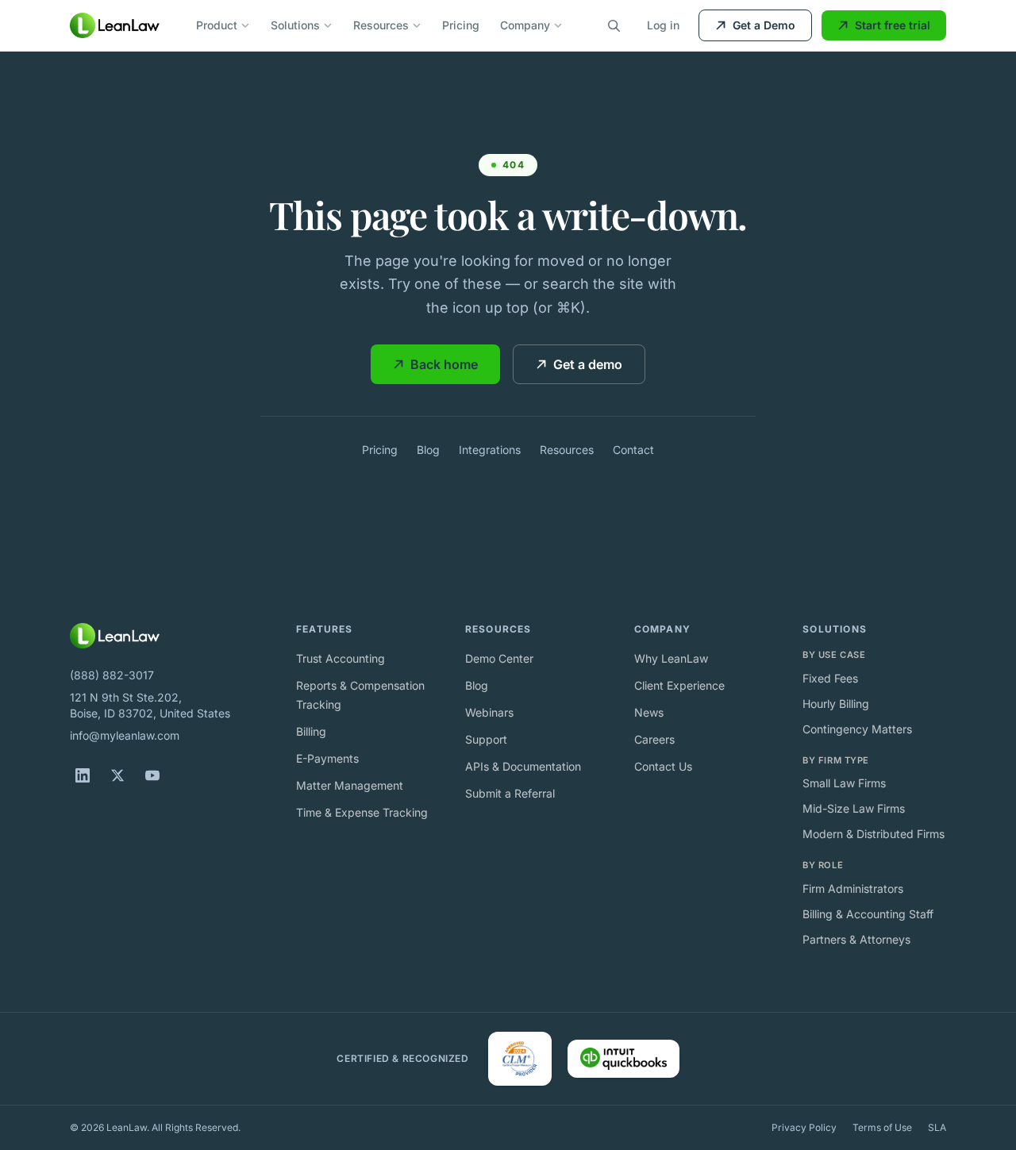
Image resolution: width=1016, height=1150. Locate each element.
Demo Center (499, 658)
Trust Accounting (340, 658)
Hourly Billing (835, 703)
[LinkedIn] (82, 775)
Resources (381, 25)
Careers (654, 739)
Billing (311, 731)
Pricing (460, 25)
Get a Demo (764, 25)
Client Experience (679, 685)
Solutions (295, 25)
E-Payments (327, 758)
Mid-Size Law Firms (853, 808)
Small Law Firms (844, 783)
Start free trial (892, 25)
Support (486, 739)
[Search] (613, 25)
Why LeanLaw (671, 658)
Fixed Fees (830, 678)
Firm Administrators (852, 888)
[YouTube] (152, 775)
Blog (428, 449)
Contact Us (663, 766)
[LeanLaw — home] (115, 25)
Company (525, 25)
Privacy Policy (804, 1127)
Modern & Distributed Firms (873, 833)
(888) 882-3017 (112, 675)
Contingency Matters (857, 729)
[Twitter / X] (117, 775)
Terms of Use (882, 1127)
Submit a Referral (510, 793)
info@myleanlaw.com (124, 735)
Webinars (489, 712)
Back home (444, 364)
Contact (633, 449)
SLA (937, 1127)
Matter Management (349, 785)
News (649, 712)
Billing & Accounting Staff (867, 914)
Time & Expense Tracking (362, 812)
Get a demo (587, 364)
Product (216, 25)
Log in (663, 25)
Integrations (490, 449)
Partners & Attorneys (856, 939)
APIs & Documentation (523, 766)
